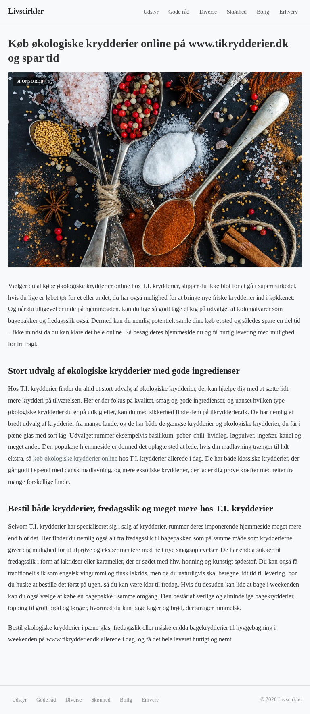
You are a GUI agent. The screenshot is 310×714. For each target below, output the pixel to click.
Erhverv (288, 12)
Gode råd (178, 12)
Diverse (208, 12)
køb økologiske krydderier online (75, 458)
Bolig (263, 12)
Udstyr (151, 12)
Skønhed (237, 12)
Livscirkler (26, 11)
